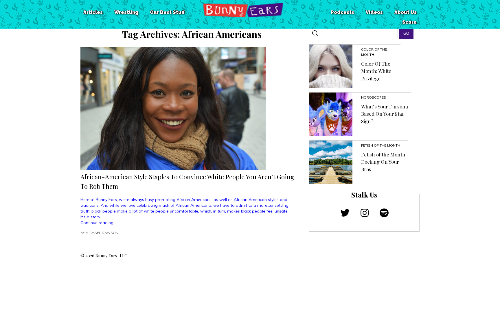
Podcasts (342, 12)
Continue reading (96, 222)
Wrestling (126, 12)
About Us (405, 12)
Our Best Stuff (167, 12)
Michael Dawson (102, 232)
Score (409, 22)
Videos (374, 12)
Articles (93, 12)
